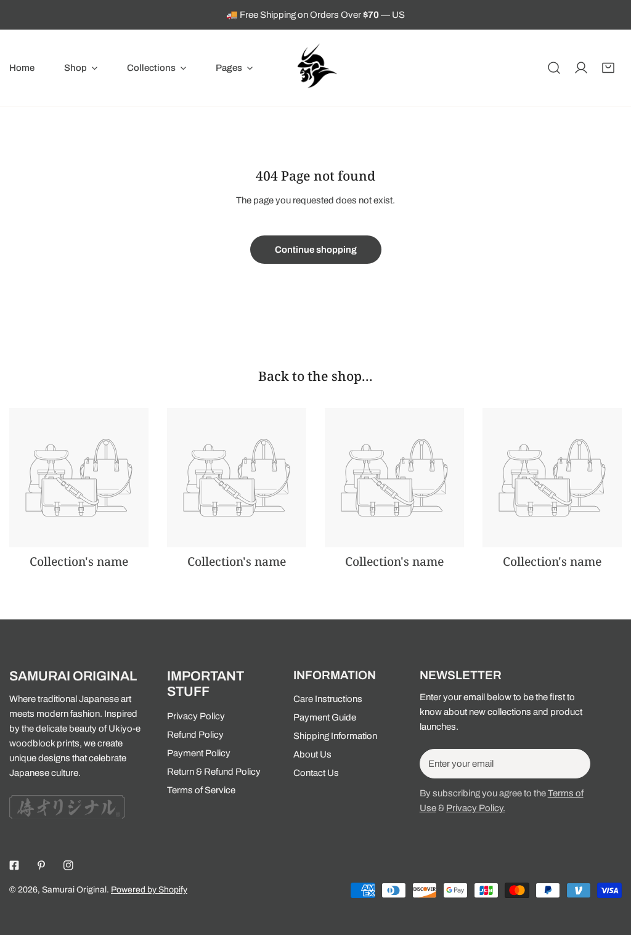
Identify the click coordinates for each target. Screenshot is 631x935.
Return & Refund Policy (214, 772)
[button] (80, 68)
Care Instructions (327, 699)
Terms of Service (201, 790)
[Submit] (574, 763)
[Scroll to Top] (608, 869)
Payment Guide (324, 717)
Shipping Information (335, 736)
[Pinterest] (41, 865)
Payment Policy (198, 753)
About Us (312, 754)
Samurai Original (74, 889)
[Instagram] (68, 865)
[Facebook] (14, 865)
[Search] (554, 67)
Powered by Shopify (149, 889)
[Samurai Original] (315, 68)
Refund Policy (195, 735)
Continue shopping (316, 250)
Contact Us (316, 773)
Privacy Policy (196, 716)
